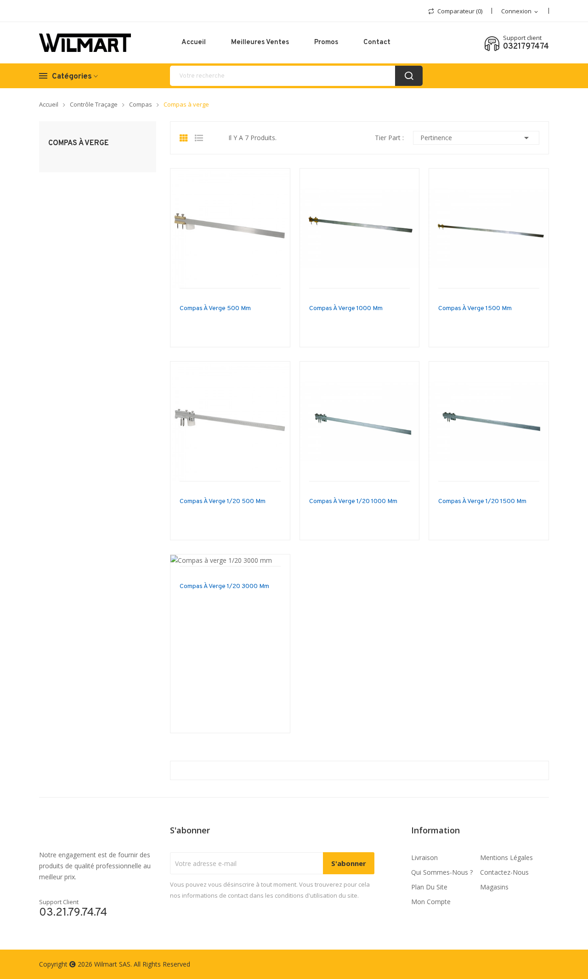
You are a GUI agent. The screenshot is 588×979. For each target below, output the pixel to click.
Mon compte (431, 901)
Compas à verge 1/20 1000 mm (353, 501)
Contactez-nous (504, 872)
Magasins (494, 887)
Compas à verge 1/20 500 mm (223, 501)
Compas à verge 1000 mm (346, 308)
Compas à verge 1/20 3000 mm (224, 586)
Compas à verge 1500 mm (475, 308)
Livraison (424, 857)
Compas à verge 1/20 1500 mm (482, 501)
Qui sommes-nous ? (442, 872)
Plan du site (429, 887)
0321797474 (526, 47)
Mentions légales (506, 857)
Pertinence (476, 137)
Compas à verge (78, 143)
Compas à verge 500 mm (215, 308)
